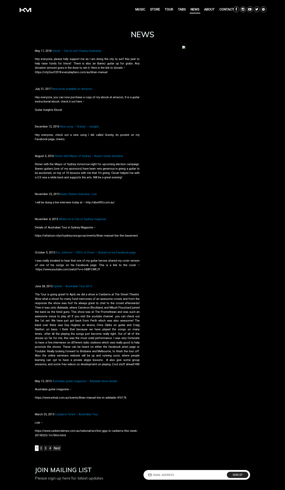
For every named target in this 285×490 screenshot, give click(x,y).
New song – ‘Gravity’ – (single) (79, 126)
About (209, 9)
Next (57, 448)
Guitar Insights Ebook (48, 110)
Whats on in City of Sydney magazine (82, 219)
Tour (169, 9)
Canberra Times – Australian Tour (76, 414)
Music (140, 9)
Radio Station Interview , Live (78, 194)
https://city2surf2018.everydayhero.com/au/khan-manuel (71, 72)
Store (155, 9)
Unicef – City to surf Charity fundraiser (77, 51)
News (195, 9)
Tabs (182, 9)
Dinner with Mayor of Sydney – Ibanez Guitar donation (89, 156)
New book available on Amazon (72, 89)
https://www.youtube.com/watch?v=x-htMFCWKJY (68, 269)
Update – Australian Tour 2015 (72, 286)
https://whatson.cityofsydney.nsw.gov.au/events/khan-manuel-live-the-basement (86, 235)
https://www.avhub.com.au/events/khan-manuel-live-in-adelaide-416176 (80, 397)
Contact (226, 9)
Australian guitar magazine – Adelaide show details (84, 381)
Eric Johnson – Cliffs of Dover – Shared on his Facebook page (96, 252)
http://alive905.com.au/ (100, 202)
